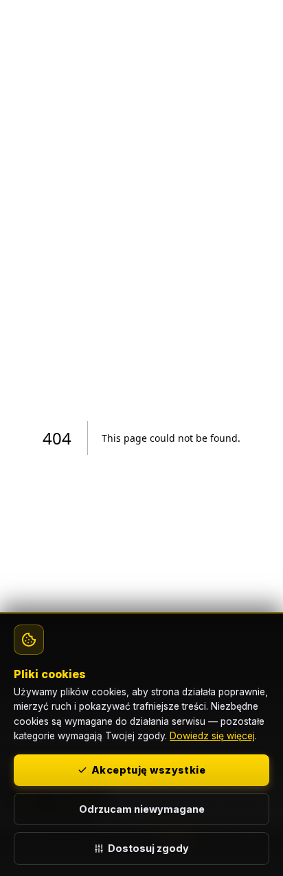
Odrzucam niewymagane (142, 809)
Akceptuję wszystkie (148, 770)
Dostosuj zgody (148, 848)
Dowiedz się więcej (212, 735)
